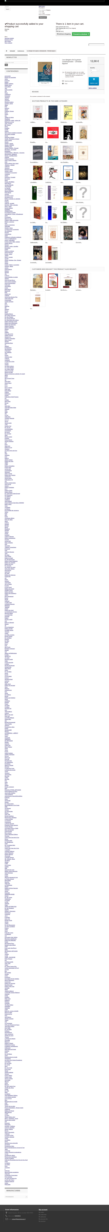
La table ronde (8, 602)
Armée (6, 135)
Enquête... (33, 142)
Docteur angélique (9, 816)
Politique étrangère (9, 159)
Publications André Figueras (11, 397)
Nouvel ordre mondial (10, 1120)
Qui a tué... (79, 242)
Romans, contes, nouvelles (11, 246)
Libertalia (7, 903)
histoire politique (9, 208)
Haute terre (7, 446)
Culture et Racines (9, 536)
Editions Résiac (8, 492)
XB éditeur (7, 860)
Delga (6, 1092)
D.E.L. (6, 304)
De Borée (7, 616)
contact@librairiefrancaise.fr (19, 1219)
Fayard (6, 674)
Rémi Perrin (7, 401)
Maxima (7, 731)
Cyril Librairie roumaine (10, 1097)
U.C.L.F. (7, 420)
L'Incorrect (7, 1167)
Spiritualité (12, 51)
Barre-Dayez (8, 289)
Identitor (7, 341)
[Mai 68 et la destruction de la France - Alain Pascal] (68, 280)
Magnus (7, 624)
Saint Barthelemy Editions (11, 1095)
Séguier (6, 896)
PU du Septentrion (9, 627)
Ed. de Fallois (8, 671)
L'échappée (7, 507)
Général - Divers (9, 228)
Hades (6, 661)
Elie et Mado (8, 972)
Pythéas (7, 400)
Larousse (7, 681)
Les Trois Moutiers (9, 367)
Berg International (9, 596)
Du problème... (34, 162)
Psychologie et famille (10, 212)
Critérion (7, 522)
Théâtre (6, 255)
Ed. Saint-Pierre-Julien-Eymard (12, 493)
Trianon (6, 1020)
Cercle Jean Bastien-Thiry (11, 297)
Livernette (7, 1003)
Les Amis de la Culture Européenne (13, 1060)
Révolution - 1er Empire (10, 149)
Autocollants (8, 86)
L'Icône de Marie (9, 819)
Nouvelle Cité (8, 708)
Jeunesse (7, 97)
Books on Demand (9, 622)
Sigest (6, 736)
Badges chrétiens (9, 83)
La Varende (7, 188)
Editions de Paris (9, 591)
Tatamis (7, 532)
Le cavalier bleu (8, 615)
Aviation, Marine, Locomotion (12, 264)
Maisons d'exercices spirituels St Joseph (15, 373)
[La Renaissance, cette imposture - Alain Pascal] (37, 299)
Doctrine (7, 232)
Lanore (6, 771)
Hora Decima (8, 570)
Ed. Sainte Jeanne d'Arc (11, 966)
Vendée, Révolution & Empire (12, 139)
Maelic (6, 989)
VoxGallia (7, 988)
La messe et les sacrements (12, 229)
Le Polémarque (8, 885)
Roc (6, 404)
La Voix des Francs (9, 1180)
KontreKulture (8, 347)
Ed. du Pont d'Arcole (10, 318)
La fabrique (7, 509)
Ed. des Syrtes (8, 897)
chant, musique (8, 123)
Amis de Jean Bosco (10, 280)
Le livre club (8, 469)
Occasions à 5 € (9, 197)
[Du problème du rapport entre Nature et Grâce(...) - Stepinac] (37, 152)
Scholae (7, 954)
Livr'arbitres (7, 1094)
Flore (6, 1015)
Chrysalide (7, 1040)
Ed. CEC (7, 1091)
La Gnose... (78, 290)
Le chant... (33, 222)
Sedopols (7, 409)
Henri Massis (8, 183)
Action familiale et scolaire (11, 277)
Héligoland (7, 472)
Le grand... (48, 290)
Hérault (6, 1071)
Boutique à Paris (9, 39)
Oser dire (7, 759)
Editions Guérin (8, 490)
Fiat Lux (7, 756)
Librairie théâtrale (9, 1072)
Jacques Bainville (9, 185)
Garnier (6, 608)
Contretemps (8, 822)
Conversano (8, 981)
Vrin (6, 481)
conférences (8, 94)
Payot (6, 931)
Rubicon (7, 458)
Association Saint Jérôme (11, 937)
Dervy (6, 1066)
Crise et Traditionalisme (10, 238)
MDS (6, 515)
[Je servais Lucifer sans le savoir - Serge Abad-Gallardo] (37, 253)
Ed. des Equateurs (9, 908)
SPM (6, 354)
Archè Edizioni (8, 269)
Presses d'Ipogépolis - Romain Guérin (14, 1107)
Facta (6, 330)
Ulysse (6, 421)
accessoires (8, 76)
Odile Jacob (8, 684)
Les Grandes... (65, 162)
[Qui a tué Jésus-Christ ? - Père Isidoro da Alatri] (83, 232)
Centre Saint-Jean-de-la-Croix (12, 837)
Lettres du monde (9, 370)
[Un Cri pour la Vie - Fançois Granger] (68, 192)
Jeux (6, 88)
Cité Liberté (7, 1080)
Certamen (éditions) (9, 851)
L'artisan (7, 713)
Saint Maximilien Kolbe (10, 407)
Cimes (6, 975)
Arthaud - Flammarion (10, 911)
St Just (6, 415)
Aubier (6, 929)
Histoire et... (64, 122)
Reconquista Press (9, 943)
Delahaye (7, 1001)
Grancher (7, 744)
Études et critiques (9, 251)
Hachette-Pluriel (9, 679)
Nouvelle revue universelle (11, 1143)
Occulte (7, 200)
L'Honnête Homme (9, 857)
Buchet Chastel (8, 636)
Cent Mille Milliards (9, 717)
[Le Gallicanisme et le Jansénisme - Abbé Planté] (53, 212)
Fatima (6, 114)
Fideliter (7, 332)
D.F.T (6, 489)
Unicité (6, 891)
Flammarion (7, 912)
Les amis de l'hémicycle (11, 1178)
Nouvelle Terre (8, 760)
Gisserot (7, 539)
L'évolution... (33, 182)
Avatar (6, 287)
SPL (6, 413)
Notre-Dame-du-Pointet (10, 1049)
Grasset (7, 677)
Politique (7, 202)
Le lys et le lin (8, 1098)
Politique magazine (9, 1181)
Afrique (6, 263)
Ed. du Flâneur (8, 1054)
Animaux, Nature (9, 266)
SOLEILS (7, 889)
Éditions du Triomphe (10, 562)
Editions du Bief (9, 628)
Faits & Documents (9, 1132)
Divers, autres (8, 206)
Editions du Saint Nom (10, 324)
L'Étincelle (7, 1173)
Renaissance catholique (10, 817)
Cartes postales (8, 89)
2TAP (6, 1103)
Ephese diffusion (9, 854)
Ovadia (6, 1089)
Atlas (6, 453)
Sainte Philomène (9, 853)
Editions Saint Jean (9, 986)
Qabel (6, 843)
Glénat (6, 693)
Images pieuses (9, 243)
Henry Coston (8, 340)
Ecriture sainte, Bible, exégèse (12, 241)
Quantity (92, 67)
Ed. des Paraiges (9, 317)
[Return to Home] (6, 51)
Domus (6, 839)
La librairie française (10, 604)
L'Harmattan (8, 350)
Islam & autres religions (10, 160)
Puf (5, 398)
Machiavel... (33, 290)
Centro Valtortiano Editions (11, 834)
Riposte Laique (8, 436)
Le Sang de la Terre (9, 361)
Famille (6, 129)
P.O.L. (6, 386)
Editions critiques (9, 1043)
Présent (7, 395)
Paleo (6, 952)
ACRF (6, 946)
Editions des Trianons (10, 475)
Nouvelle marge (8, 985)
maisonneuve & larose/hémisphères (13, 796)
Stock (6, 687)
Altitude (6, 862)
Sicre (6, 410)
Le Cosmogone (8, 1023)
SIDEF (6, 463)
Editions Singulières (9, 466)
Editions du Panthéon (10, 697)
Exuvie (6, 751)
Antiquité (7, 157)
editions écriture (9, 459)
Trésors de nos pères (10, 1106)
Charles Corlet (8, 1077)
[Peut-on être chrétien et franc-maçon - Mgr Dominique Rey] (83, 172)
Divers (6, 92)
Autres (6, 79)
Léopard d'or (8, 476)
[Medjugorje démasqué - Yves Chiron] (68, 132)
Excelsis (7, 585)
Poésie (6, 249)
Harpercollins (8, 719)
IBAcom (7, 1081)
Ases (6, 456)
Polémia (7, 392)
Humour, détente (9, 1129)
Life (5, 578)
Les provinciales (9, 811)
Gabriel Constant (9, 335)
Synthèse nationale (9, 418)
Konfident (7, 535)
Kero (6, 691)
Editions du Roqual (9, 1110)
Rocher (6, 682)
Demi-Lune (7, 757)
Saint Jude (7, 814)
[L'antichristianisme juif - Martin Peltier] (53, 172)
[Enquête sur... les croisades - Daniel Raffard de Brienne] (37, 132)
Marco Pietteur (8, 747)
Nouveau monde (9, 659)
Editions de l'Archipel (10, 685)
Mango (6, 527)
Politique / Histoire (9, 111)
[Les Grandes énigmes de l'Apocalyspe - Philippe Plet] (68, 152)
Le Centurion (8, 820)
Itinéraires (7, 455)
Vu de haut (7, 1150)
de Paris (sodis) (8, 619)
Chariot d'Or (7, 745)
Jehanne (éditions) (9, 991)
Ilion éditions (8, 694)
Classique (7, 100)
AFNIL (6, 1083)
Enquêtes (7, 128)
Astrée (6, 995)
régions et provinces (10, 225)
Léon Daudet (8, 189)
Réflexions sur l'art (9, 122)
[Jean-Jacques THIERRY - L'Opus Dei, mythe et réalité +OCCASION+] (83, 192)
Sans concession (9, 1034)
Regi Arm (7, 882)
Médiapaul (7, 605)
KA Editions (7, 763)
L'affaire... (33, 122)
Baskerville (7, 291)
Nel (5, 380)
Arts (6, 116)
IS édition (7, 707)
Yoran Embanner (9, 794)
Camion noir (8, 294)
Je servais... (33, 262)
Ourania (7, 802)
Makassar (7, 1041)
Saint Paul (7, 572)
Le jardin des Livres (9, 768)
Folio (6, 645)
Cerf (6, 651)
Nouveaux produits (9, 38)
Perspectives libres (9, 1146)
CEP (6, 1021)
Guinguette (7, 96)
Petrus (6, 579)
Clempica (7, 449)
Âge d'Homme (8, 349)
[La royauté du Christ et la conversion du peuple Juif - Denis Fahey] (53, 253)
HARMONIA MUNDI (9, 894)
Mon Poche (7, 647)
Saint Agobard (8, 501)
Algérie (6, 261)
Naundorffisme (8, 1032)
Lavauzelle (7, 737)
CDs (6, 91)
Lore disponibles (9, 429)
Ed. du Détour (8, 638)
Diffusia (6, 813)
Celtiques (7, 295)
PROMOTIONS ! (9, 211)
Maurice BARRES (9, 191)
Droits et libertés (9, 542)
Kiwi (6, 780)
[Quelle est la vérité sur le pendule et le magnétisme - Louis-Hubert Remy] (53, 192)
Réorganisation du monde (11, 1057)
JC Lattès (7, 658)
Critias (6, 1009)
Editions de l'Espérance (10, 593)
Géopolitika (7, 1006)
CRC (6, 303)
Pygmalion (7, 917)
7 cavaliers (7, 849)
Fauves (6, 355)
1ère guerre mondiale (10, 134)
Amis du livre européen (10, 281)
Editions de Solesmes (10, 575)
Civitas (6, 874)
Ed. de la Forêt (8, 1067)
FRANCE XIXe (8, 146)
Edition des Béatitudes (10, 940)
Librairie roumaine (9, 1018)
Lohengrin (7, 994)
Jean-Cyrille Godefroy (10, 793)
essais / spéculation (10, 240)
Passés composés (9, 786)
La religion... (33, 202)
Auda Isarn (7, 284)
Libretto (6, 642)
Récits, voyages (9, 257)
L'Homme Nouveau (9, 552)
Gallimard (7, 601)
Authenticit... (79, 142)
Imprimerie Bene (9, 343)
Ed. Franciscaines (9, 803)
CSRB (6, 863)
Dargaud (7, 524)
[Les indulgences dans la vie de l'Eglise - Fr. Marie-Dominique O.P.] (83, 152)
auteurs (6, 268)
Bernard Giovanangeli (10, 722)
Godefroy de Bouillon (10, 338)
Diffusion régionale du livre (11, 877)
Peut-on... (78, 182)
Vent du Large (8, 423)
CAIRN (6, 1114)
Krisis (6, 444)
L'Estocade (7, 856)
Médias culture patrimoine (11, 871)
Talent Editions (8, 711)
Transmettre (8, 582)
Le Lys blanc (8, 865)
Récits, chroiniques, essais (11, 1118)
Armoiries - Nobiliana (10, 1126)
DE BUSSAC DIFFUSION (11, 951)
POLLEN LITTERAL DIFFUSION (13, 790)
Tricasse (7, 1037)
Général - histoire (9, 143)
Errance (7, 928)
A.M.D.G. (7, 275)
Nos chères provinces (10, 315)
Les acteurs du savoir (10, 567)
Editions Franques (9, 326)
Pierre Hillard (8, 390)
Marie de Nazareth (9, 829)
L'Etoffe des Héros (9, 1087)
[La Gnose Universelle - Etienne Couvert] (83, 280)
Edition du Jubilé (9, 558)
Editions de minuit (9, 610)
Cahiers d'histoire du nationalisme (13, 1152)
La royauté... (48, 262)
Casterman (7, 914)
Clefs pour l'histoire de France (12, 1024)
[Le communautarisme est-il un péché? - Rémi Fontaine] (53, 132)
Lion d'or (7, 969)
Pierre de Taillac (9, 519)
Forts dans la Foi (9, 334)
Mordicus (7, 688)
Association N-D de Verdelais (12, 978)
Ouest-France (8, 383)
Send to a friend (69, 81)
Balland (6, 618)
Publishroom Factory (10, 1044)
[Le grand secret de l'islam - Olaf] (53, 280)
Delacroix (7, 306)
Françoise (7, 1170)
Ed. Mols (7, 641)
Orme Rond (7, 381)
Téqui (6, 553)
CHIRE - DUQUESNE (10, 957)
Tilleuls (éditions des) (10, 1117)
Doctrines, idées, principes (11, 205)
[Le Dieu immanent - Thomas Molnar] (53, 112)
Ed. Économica (8, 495)
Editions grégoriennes (10, 538)
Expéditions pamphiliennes (11, 1046)
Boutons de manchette (10, 77)
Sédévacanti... (34, 242)
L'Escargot (7, 846)
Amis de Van (8, 484)
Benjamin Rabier (9, 169)
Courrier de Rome (9, 301)
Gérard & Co (8, 337)
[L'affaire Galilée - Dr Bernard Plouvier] (37, 112)
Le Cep (6, 1153)
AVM (6, 544)
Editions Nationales (9, 327)
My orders (41, 1212)
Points (6, 516)
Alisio (6, 783)
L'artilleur (7, 664)
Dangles (7, 742)
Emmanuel (7, 549)
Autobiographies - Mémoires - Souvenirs (14, 152)
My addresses (42, 1216)
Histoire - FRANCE (9, 145)
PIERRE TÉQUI (9, 590)
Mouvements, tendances (11, 154)
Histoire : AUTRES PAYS (11, 155)
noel (6, 1121)
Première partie (8, 840)
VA (5, 625)
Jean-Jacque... (80, 202)
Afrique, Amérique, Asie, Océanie (13, 260)
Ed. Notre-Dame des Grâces (12, 320)
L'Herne (6, 923)
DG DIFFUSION (9, 740)
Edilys (6, 949)
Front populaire (8, 1176)
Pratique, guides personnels (11, 220)
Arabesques (8, 1048)
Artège (6, 670)
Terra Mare (7, 545)
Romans (7, 244)
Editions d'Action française (11, 888)
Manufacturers (13, 1190)
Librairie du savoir (9, 1035)
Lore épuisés (8, 430)
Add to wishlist (93, 88)
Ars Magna (7, 498)
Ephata (6, 728)
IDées (6, 435)
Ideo (6, 720)
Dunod (6, 699)
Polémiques (7, 393)
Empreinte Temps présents (11, 825)
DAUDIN (7, 530)
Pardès (6, 942)
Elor (6, 960)
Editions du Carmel (9, 588)
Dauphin (7, 909)
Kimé (6, 513)
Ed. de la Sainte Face (10, 1086)
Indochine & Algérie (9, 137)
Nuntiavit (7, 581)
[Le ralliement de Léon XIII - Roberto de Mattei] (68, 232)
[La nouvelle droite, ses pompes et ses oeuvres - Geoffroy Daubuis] (83, 112)
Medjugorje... (64, 142)
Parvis (6, 1052)
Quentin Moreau (9, 826)
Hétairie (6, 886)
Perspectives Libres (9, 727)
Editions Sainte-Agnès (10, 482)
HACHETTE (8, 656)
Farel (6, 550)
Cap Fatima (7, 1061)
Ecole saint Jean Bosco (10, 948)
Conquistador (8, 300)
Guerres (7, 131)
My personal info (43, 1219)
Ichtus (6, 1055)
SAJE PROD (8, 556)
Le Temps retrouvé (9, 879)
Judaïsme (7, 166)
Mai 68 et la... (64, 290)
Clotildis (7, 866)
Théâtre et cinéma (9, 117)
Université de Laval (9, 869)
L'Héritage (7, 1134)
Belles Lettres (8, 504)
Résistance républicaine (10, 939)
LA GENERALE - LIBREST (11, 733)
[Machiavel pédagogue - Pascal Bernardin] (37, 280)
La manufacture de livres (11, 611)
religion (6, 109)
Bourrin (6, 598)
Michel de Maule (9, 613)
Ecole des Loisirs (9, 932)
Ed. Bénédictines (9, 842)
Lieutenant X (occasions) (11, 172)
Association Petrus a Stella (11, 828)
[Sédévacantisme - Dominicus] (37, 232)
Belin (6, 788)
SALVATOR (7, 800)
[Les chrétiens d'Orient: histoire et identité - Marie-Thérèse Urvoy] (68, 172)
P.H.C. (6, 384)
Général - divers (9, 171)
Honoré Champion (9, 441)
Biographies (7, 151)
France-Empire (8, 831)
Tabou (6, 1149)
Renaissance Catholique (11, 1157)
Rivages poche (8, 920)
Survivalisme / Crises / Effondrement (14, 214)
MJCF (6, 377)
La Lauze (7, 1115)
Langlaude (7, 360)
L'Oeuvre (7, 358)
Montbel (7, 650)
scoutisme (7, 174)
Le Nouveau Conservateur (11, 1175)
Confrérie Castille (9, 962)
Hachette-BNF (8, 730)
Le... (46, 142)
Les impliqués (8, 352)
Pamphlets (7, 209)
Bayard (6, 696)
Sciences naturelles (9, 1127)
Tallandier (7, 607)
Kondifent (7, 997)
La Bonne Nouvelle (9, 823)
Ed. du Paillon (8, 1029)
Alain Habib (7, 1028)
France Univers (8, 439)
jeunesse (7, 108)
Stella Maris (8, 416)
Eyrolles (7, 654)
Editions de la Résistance (11, 323)
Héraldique (7, 119)
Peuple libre (7, 576)
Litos (6, 710)
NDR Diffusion (8, 1112)
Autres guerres (8, 140)
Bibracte (7, 1084)
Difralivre (7, 309)
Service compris (9, 1078)
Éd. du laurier (8, 565)
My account (43, 1210)
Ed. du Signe (8, 433)
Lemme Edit (8, 541)
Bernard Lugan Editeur (10, 945)
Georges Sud (8, 426)
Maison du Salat (9, 372)
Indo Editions (8, 1017)
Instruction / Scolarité (10, 177)
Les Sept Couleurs (9, 366)
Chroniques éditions (9, 518)
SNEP (6, 412)
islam (6, 162)
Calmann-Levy (8, 690)
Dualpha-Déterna (9, 314)
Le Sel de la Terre (9, 1135)
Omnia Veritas (8, 478)
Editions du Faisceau (10, 983)
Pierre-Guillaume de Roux (11, 791)
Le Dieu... (48, 122)
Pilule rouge (7, 998)
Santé (6, 215)
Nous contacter (8, 43)
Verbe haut (7, 883)
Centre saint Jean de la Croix (12, 848)
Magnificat (7, 529)
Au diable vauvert (9, 630)
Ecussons (7, 80)
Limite (6, 1161)
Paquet (6, 704)
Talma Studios (8, 724)
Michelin (7, 525)
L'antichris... (48, 182)
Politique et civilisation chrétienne (13, 237)
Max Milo (7, 776)
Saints (6, 235)
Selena (6, 512)
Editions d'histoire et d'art (11, 321)
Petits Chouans (8, 958)
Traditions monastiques (10, 547)
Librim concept (8, 473)
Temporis (7, 631)
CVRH (6, 464)
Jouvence (7, 773)
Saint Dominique (9, 872)
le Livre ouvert (8, 587)
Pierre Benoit (8, 192)
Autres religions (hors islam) (11, 163)
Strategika (7, 1008)
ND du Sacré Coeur (9, 378)
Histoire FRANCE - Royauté (11, 148)
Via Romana (8, 808)
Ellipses (7, 329)
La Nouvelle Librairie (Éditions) (12, 992)
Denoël (6, 599)
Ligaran (6, 633)
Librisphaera (8, 1058)
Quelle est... (48, 202)
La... (46, 242)
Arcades (7, 974)
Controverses (20, 51)
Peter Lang (7, 389)
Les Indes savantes (9, 634)
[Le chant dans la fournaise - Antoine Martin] (37, 212)
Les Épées (7, 1164)
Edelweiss (7, 1000)
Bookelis (7, 702)
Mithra (6, 375)
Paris (6, 223)
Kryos (6, 644)
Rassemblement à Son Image (12, 805)
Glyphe (6, 533)
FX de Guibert (8, 676)
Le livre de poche (9, 662)
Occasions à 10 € (9, 195)
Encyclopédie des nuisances (12, 510)
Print (66, 83)
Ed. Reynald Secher (10, 559)
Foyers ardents (8, 1075)
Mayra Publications (9, 980)
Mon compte (8, 41)
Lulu (6, 935)
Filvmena (7, 836)
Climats (6, 922)
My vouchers (42, 1221)
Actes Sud (7, 919)
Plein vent (7, 716)
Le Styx (7, 363)
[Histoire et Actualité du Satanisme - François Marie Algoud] (68, 112)
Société (6, 258)
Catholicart (7, 1109)
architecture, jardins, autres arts (12, 120)
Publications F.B (9, 479)
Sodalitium (7, 499)
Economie (7, 1123)
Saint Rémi (7, 406)
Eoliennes (7, 797)
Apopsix (7, 486)
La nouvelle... (79, 122)
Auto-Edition (8, 286)
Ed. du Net (7, 1064)
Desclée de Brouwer (10, 665)
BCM (6, 292)
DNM (6, 868)
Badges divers (8, 85)
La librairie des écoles (10, 770)
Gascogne (7, 892)
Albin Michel (8, 668)
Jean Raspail (8, 186)
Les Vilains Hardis (9, 369)
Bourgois (7, 639)
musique (7, 194)
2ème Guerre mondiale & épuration (13, 132)
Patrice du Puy (8, 1014)
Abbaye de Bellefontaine (11, 653)
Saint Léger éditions (9, 568)
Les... (77, 162)
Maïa (6, 1100)
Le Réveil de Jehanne (10, 1038)
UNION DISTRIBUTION (10, 906)
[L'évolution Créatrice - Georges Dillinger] (37, 172)
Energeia (7, 438)
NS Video (7, 555)
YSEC (6, 424)
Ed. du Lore (7, 427)
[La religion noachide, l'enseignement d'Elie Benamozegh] (37, 192)
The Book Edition (9, 1005)
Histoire (6, 142)
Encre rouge (8, 1069)
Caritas (6, 876)
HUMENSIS (8, 739)
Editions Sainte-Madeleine (11, 561)
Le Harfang (7, 1163)
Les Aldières (8, 496)
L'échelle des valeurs (10, 1155)
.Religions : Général (9, 165)
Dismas (6, 311)
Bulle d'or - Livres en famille (11, 1011)
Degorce (7, 271)
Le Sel (6, 955)
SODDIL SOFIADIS (9, 754)
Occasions (7, 178)
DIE (6, 307)
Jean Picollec (8, 774)
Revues (6, 403)
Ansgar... (78, 222)
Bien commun (8, 833)
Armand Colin (8, 667)
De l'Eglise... (64, 222)
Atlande (6, 785)
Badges (6, 82)
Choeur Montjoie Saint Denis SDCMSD (14, 502)
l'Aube (6, 905)
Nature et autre (8, 218)
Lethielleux (7, 701)
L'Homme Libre (8, 357)
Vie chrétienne (8, 231)
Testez (6, 750)
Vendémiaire (8, 899)
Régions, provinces (9, 221)
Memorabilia (8, 880)
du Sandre (7, 900)
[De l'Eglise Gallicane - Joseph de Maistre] (68, 212)
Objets (6, 105)
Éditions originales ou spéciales (12, 198)
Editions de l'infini (9, 461)
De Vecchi (7, 432)
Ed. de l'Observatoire (10, 925)
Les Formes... (49, 162)
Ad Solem (7, 705)
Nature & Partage (9, 765)
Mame (6, 521)
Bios (6, 971)
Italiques (7, 346)
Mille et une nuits (9, 714)
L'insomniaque (8, 470)
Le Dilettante (8, 934)
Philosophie (7, 1124)
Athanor (7, 734)
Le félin (6, 902)
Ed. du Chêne (8, 1063)
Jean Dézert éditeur (9, 1026)
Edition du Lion (8, 447)
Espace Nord (8, 467)
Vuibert (6, 777)
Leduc (6, 782)
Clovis (6, 799)
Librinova (7, 725)
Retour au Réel (8, 1012)
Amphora (7, 1051)
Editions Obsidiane (9, 487)
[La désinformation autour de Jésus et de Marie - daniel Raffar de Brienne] (53, 232)
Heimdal (7, 272)
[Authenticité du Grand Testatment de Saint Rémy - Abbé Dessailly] (83, 132)
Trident (6, 965)
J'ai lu (6, 915)
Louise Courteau (9, 753)
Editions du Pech (9, 564)
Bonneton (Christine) (10, 648)
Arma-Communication (10, 283)
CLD (6, 621)
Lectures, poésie (9, 103)
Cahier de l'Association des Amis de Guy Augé (16, 1160)
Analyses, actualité (9, 203)
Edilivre (6, 1104)
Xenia (6, 506)
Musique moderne (9, 102)
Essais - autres (8, 254)
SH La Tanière (8, 584)
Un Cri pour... (64, 202)
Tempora (7, 1074)
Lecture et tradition (9, 1158)
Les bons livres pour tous (11, 450)
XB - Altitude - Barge (10, 859)
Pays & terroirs (8, 387)
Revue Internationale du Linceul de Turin (15, 1147)
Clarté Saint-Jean (9, 298)
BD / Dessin (8, 125)
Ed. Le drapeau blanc (10, 845)
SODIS (6, 595)
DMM (6, 806)
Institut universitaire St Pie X (12, 968)
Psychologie (8, 217)
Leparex (7, 364)
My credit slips (42, 1214)
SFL (6, 274)
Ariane (6, 748)
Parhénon (7, 1031)
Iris (5, 344)
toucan (6, 673)
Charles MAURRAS (9, 182)
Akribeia (7, 278)
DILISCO (7, 767)
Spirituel (7, 99)
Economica (7, 977)
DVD (6, 106)
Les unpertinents (9, 762)
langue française (9, 252)
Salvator (7, 810)
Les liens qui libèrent (10, 926)
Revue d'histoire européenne (12, 1172)
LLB (6, 443)
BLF (6, 452)
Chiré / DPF (7, 963)
